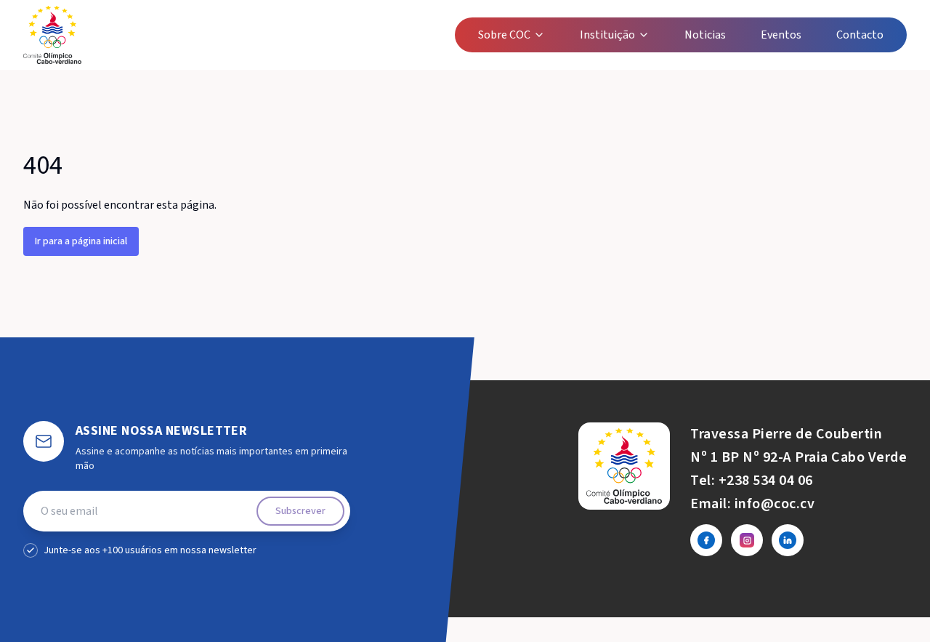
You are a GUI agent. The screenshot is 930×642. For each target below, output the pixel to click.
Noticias (705, 35)
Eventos (781, 35)
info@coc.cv (775, 504)
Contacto (860, 35)
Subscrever (300, 511)
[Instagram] (747, 540)
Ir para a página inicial (81, 241)
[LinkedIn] (788, 540)
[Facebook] (706, 540)
